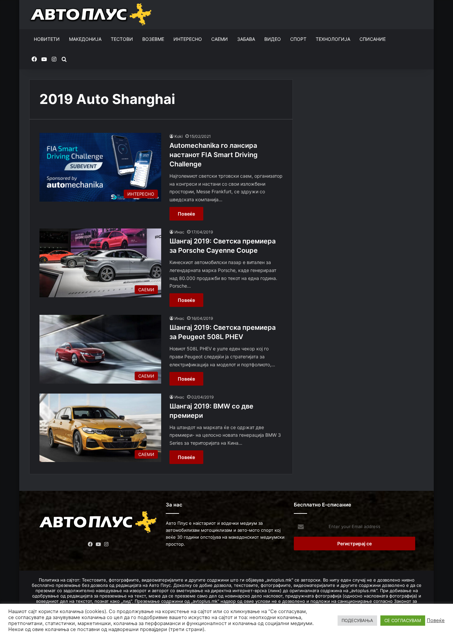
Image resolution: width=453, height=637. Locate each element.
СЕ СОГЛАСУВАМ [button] (402, 620)
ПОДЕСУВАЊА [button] (357, 620)
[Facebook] (91, 544)
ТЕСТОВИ (122, 39)
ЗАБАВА (246, 39)
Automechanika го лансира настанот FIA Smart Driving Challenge (213, 154)
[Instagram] (106, 544)
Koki (178, 136)
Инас (179, 231)
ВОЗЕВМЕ (153, 39)
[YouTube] (98, 544)
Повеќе (186, 214)
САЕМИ (219, 39)
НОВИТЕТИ (47, 39)
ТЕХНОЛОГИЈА (333, 39)
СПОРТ (298, 39)
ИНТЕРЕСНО (187, 39)
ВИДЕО (272, 39)
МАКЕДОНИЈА (85, 39)
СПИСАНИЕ (372, 39)
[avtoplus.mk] (91, 14)
